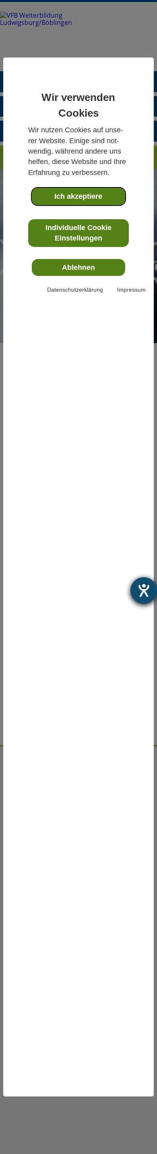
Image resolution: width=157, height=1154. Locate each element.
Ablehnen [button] (78, 267)
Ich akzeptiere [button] (78, 196)
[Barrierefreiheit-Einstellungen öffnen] (143, 590)
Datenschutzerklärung (75, 289)
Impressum (131, 289)
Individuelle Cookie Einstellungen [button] (78, 233)
